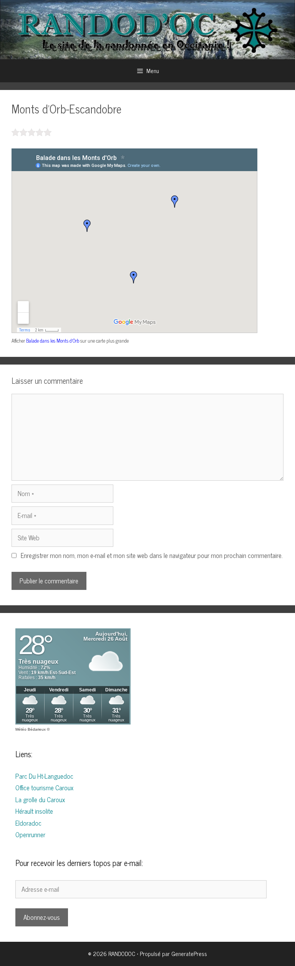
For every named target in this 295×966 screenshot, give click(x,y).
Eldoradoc (28, 823)
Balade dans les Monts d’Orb (52, 340)
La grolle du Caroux (40, 799)
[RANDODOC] (147, 28)
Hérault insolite (34, 811)
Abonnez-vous (41, 917)
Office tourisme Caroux (44, 787)
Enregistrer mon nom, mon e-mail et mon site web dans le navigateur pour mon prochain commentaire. (152, 555)
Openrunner (30, 834)
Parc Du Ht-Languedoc (44, 776)
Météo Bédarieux (30, 729)
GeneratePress (189, 953)
